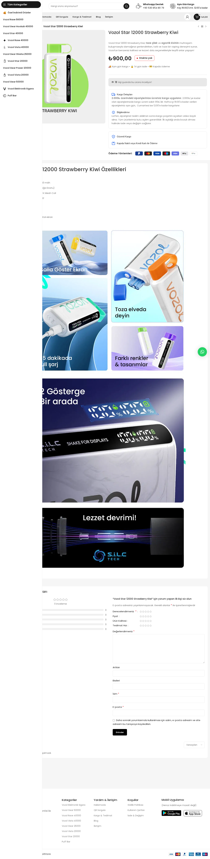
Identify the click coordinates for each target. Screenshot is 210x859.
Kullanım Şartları (136, 810)
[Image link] (171, 812)
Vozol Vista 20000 (71, 831)
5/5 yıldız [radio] (150, 611)
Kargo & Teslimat (103, 815)
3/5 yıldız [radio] (145, 611)
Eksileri (116, 680)
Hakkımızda (100, 804)
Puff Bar (66, 841)
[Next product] (206, 26)
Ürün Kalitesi (120, 621)
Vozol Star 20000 (71, 836)
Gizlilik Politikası (135, 804)
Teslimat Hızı (120, 625)
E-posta (118, 707)
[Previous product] (198, 26)
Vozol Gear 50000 (71, 810)
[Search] (126, 6)
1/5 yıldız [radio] (140, 611)
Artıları (116, 667)
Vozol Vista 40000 (71, 820)
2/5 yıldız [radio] (143, 611)
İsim (116, 694)
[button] (202, 351)
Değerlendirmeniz (124, 631)
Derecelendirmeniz (125, 611)
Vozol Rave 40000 (71, 815)
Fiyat (116, 616)
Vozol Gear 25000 (71, 826)
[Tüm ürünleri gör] (202, 26)
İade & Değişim (136, 815)
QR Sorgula (99, 810)
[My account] (187, 17)
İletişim (97, 826)
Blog (96, 820)
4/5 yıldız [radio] (148, 611)
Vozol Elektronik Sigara (73, 804)
